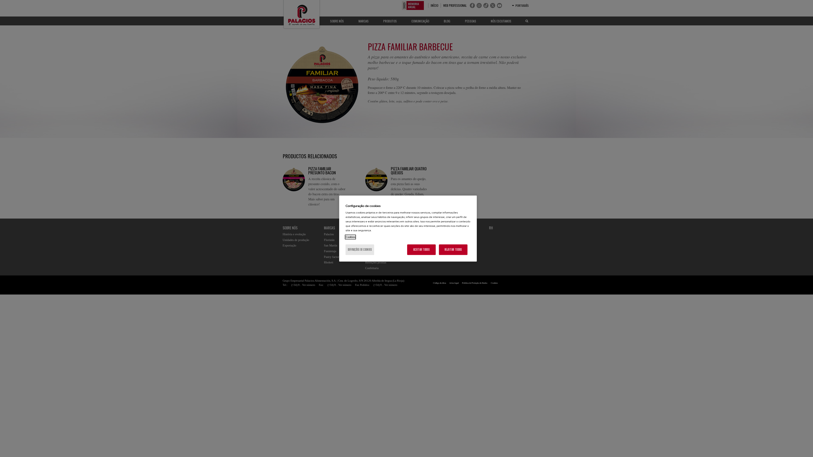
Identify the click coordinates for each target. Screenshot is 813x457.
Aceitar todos (421, 249)
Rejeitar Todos (453, 249)
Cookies (350, 237)
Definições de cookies (360, 249)
